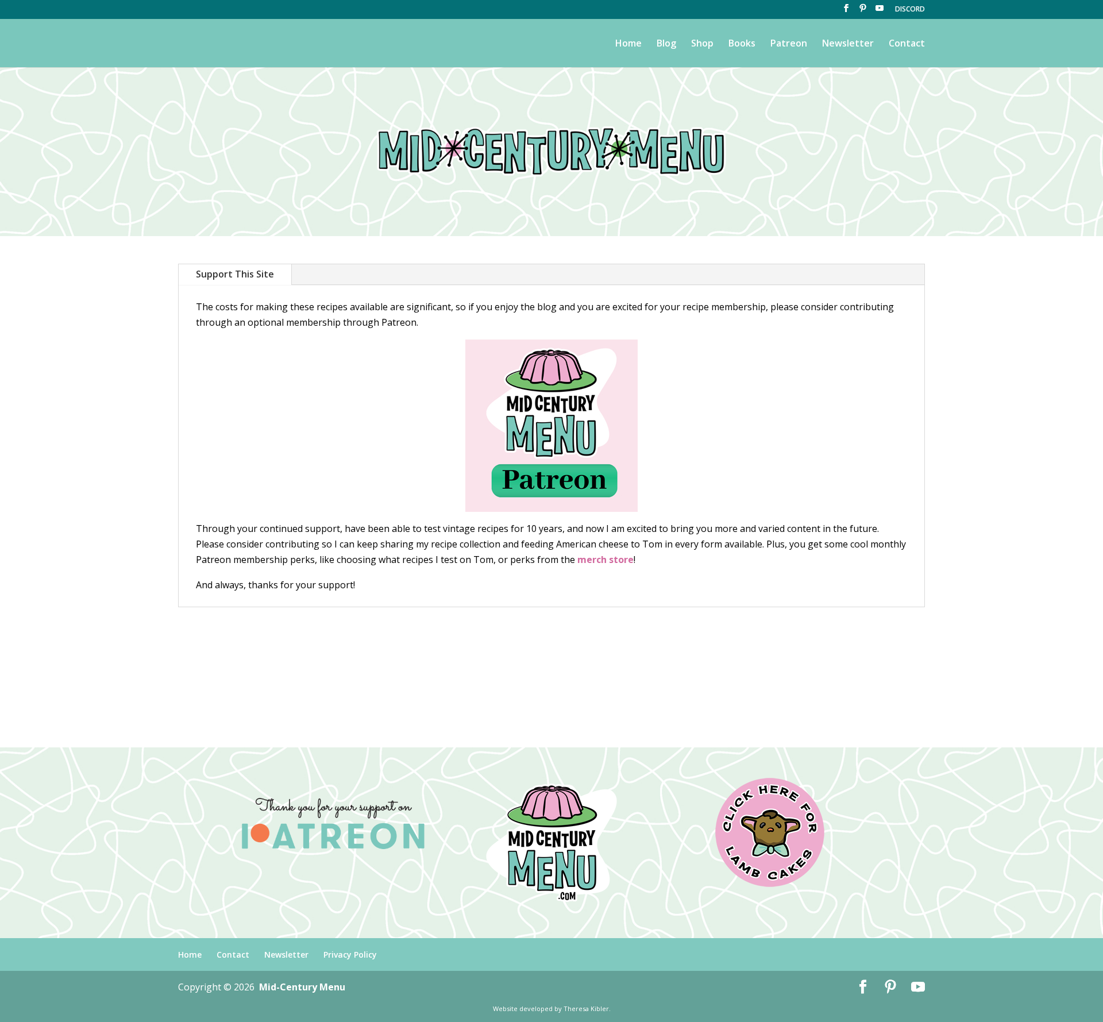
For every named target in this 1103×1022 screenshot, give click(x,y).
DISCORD (910, 10)
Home (628, 44)
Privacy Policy (350, 954)
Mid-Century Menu (302, 987)
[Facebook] (846, 11)
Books (741, 44)
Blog (666, 44)
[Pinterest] (863, 11)
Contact (907, 44)
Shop (702, 44)
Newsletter (848, 44)
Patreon (788, 44)
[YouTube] (880, 11)
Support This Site (235, 274)
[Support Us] (551, 426)
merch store (605, 559)
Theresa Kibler (586, 1008)
